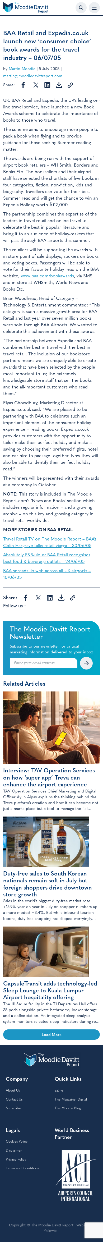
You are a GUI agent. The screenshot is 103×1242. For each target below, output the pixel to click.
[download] (57, 85)
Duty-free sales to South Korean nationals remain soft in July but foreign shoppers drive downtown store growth (47, 884)
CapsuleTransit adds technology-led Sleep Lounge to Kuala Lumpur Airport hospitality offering (50, 991)
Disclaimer (14, 1150)
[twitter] (35, 85)
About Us (13, 1090)
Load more (52, 1035)
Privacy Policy (16, 1159)
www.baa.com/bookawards (47, 276)
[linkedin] (46, 85)
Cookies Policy (16, 1141)
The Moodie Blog (68, 1108)
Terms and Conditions (22, 1168)
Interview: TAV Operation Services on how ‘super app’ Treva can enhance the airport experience (49, 778)
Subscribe (13, 1108)
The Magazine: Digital (71, 1099)
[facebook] (23, 85)
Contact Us (14, 1099)
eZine (59, 1090)
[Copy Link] (69, 85)
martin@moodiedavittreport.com (32, 76)
